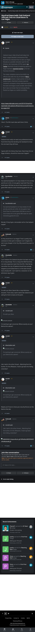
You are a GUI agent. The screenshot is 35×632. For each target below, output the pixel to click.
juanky (12, 537)
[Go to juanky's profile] (5, 539)
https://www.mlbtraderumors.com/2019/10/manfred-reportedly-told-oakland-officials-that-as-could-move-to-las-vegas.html (17, 106)
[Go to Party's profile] (5, 558)
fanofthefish (8, 176)
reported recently (18, 69)
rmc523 (7, 42)
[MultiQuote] (2, 112)
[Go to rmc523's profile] (2, 27)
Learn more (3, 3)
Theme (14, 621)
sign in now (10, 456)
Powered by (17, 625)
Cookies (23, 618)
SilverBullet (8, 255)
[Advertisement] (17, 167)
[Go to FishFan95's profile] (2, 235)
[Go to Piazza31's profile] (5, 528)
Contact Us (16, 618)
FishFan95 (8, 234)
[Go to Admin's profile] (2, 118)
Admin (7, 118)
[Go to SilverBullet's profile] (2, 255)
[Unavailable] (17, 439)
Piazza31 (12, 526)
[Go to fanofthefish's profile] (2, 177)
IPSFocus (20, 621)
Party (11, 556)
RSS (29, 618)
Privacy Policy (8, 618)
